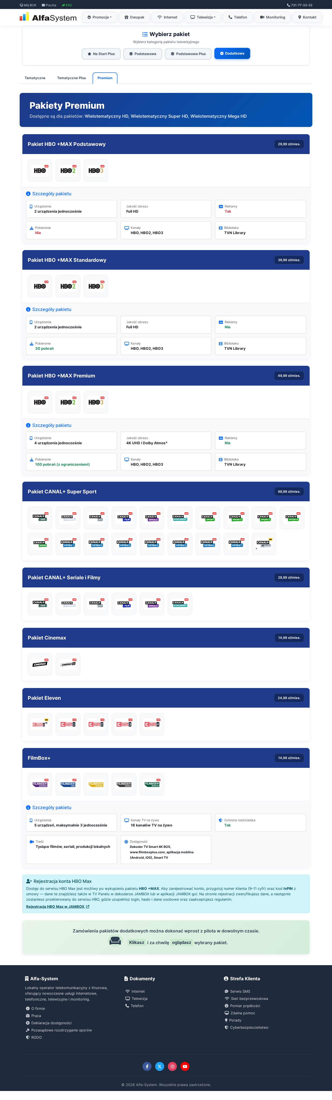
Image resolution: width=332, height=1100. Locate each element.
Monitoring (275, 17)
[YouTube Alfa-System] (184, 1066)
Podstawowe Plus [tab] (191, 54)
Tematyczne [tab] (35, 78)
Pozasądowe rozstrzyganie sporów (61, 1030)
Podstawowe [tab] (145, 54)
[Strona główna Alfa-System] (48, 17)
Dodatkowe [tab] (234, 53)
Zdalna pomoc (243, 1013)
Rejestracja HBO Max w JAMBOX (55, 906)
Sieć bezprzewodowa (249, 998)
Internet (170, 17)
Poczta (51, 5)
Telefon (240, 17)
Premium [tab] (105, 78)
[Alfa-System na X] (159, 1066)
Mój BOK (30, 5)
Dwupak (137, 17)
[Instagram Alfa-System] (172, 1066)
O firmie (38, 1008)
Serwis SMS (240, 991)
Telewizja (205, 17)
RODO (36, 1037)
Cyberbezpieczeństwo (249, 1027)
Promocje (101, 17)
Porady (235, 1020)
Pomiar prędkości (245, 1005)
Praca (36, 1015)
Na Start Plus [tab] (104, 54)
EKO (69, 5)
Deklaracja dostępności (51, 1023)
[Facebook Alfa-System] (147, 1066)
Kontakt (309, 17)
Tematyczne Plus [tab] (71, 78)
